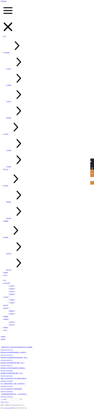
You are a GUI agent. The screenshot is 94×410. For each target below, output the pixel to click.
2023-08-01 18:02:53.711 (6, 365)
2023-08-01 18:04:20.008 (6, 370)
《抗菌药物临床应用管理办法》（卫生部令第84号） (14, 394)
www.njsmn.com (15, 405)
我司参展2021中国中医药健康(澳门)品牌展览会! (13, 368)
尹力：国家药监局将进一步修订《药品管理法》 (13, 383)
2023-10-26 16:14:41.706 (6, 349)
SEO (26, 408)
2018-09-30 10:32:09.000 (6, 381)
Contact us (6, 402)
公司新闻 (3, 336)
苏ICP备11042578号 (8, 408)
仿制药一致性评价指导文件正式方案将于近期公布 (13, 378)
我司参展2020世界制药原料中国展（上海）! (12, 373)
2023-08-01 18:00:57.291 (6, 360)
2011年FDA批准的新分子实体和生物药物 (11, 389)
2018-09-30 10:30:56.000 (6, 391)
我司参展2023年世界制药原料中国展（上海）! (12, 362)
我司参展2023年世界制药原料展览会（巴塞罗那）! (14, 352)
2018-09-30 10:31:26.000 (6, 386)
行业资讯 (3, 339)
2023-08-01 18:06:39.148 (6, 376)
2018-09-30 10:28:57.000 (6, 396)
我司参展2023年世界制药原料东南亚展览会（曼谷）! (14, 357)
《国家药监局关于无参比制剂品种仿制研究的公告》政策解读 (16, 347)
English (2, 402)
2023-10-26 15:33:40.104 (6, 355)
